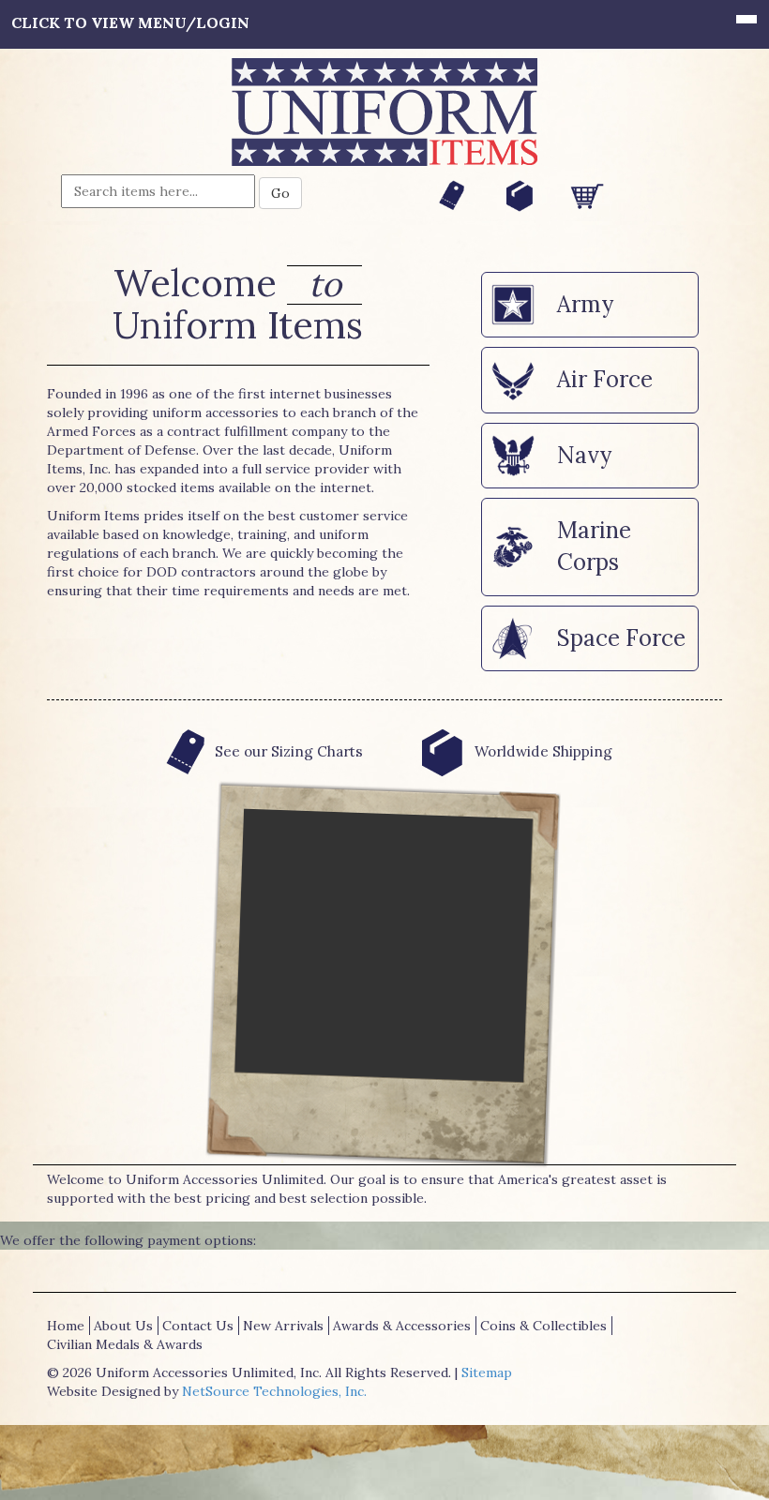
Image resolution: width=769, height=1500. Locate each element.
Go (280, 193)
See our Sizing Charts (289, 751)
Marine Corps (594, 546)
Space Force (621, 637)
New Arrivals (283, 1325)
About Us (123, 1325)
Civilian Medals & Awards (125, 1344)
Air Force (605, 379)
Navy (584, 455)
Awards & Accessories (402, 1325)
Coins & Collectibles (543, 1325)
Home (65, 1325)
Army (585, 304)
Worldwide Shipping (541, 751)
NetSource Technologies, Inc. (274, 1391)
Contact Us (198, 1325)
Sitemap (486, 1372)
